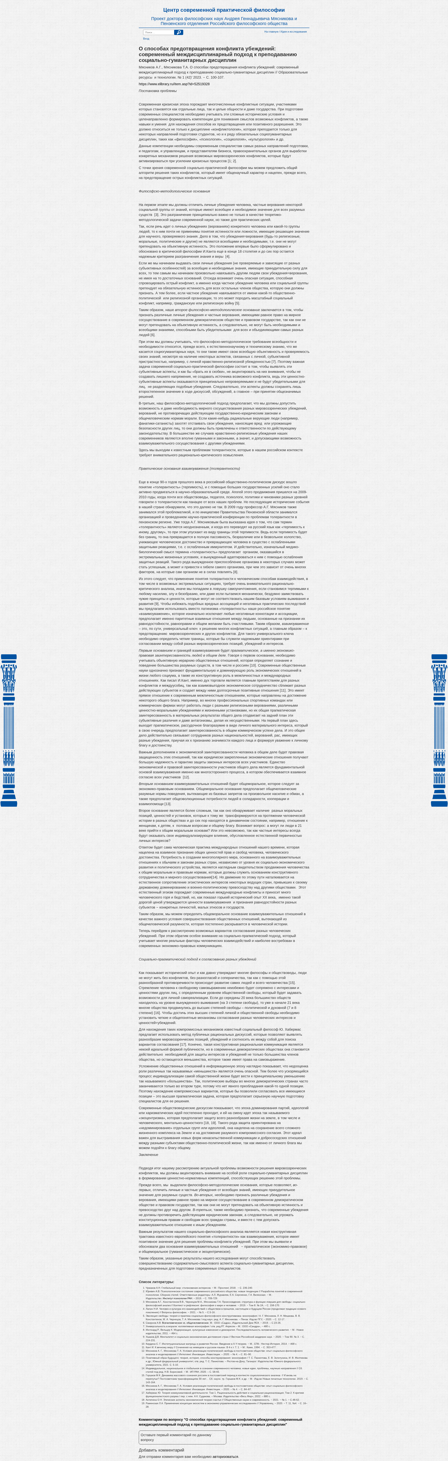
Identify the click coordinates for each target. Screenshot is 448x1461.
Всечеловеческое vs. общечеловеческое (185, 1322)
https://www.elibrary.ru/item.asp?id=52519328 (174, 84)
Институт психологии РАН (177, 1298)
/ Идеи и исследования (293, 31)
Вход (146, 38)
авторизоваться (225, 1457)
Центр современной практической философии (224, 10)
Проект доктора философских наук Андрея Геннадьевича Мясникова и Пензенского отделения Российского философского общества (224, 21)
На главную (271, 31)
